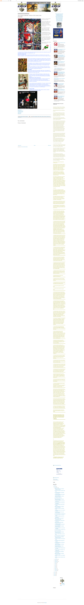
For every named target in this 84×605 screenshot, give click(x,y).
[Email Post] (29, 116)
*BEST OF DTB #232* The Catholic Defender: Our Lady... (59, 532)
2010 (55, 574)
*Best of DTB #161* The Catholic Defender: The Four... (59, 522)
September (56, 561)
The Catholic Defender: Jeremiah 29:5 (60, 535)
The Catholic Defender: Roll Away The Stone (61, 49)
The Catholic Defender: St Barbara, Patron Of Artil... (59, 552)
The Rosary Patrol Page (59, 20)
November (56, 559)
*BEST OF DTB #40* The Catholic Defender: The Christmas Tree (61, 97)
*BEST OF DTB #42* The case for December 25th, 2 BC (61, 90)
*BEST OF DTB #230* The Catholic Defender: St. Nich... (59, 553)
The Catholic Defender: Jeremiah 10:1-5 (60, 529)
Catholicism (58, 471)
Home (34, 145)
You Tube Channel (20, 111)
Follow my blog (59, 473)
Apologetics (36, 116)
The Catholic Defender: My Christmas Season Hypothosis (60, 494)
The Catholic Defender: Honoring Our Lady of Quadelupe (60, 524)
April (55, 567)
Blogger (46, 602)
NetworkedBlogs (58, 468)
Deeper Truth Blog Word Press (58, 68)
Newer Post (19, 145)
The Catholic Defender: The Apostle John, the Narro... (59, 492)
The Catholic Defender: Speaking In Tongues (61, 84)
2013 (55, 486)
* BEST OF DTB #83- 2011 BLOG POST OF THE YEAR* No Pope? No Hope (61, 56)
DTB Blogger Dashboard (59, 14)
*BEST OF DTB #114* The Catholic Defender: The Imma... (59, 537)
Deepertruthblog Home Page (59, 13)
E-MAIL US (19, 113)
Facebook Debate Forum (59, 15)
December (56, 487)
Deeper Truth (19, 117)
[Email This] (18, 16)
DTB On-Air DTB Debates (59, 18)
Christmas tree (48, 116)
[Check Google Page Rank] (57, 465)
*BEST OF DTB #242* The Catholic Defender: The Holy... (59, 489)
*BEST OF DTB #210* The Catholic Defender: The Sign (61, 62)
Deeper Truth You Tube (59, 19)
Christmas (45, 116)
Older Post (49, 145)
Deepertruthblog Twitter (59, 21)
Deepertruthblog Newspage (59, 16)
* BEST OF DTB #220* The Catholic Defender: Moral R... (59, 544)
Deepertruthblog (58, 470)
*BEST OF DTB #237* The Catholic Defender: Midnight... (59, 507)
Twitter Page (19, 112)
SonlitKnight (62, 583)
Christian (42, 116)
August (56, 562)
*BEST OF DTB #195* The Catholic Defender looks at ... (59, 526)
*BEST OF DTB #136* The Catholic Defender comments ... (59, 496)
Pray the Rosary (55, 479)
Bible (38, 116)
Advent (34, 116)
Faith (60, 471)
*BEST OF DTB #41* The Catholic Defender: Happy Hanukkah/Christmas (61, 73)
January (56, 570)
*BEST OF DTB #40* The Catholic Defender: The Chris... (59, 546)
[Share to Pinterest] (21, 16)
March (56, 568)
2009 (55, 575)
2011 (55, 573)
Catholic (40, 116)
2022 (55, 485)
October (56, 560)
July (55, 563)
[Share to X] (20, 16)
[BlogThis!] (19, 16)
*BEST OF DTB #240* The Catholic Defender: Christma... (59, 499)
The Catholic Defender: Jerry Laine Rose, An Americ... (59, 512)
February (56, 569)
